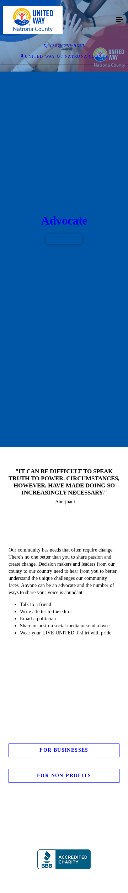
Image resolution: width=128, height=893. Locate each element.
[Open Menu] (119, 20)
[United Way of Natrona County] (57, 20)
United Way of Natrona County (66, 56)
